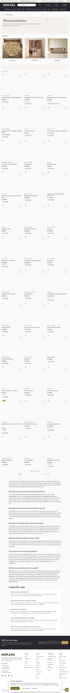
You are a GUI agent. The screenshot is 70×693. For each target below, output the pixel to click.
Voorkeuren (34, 688)
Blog (60, 658)
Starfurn (38, 658)
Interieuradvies (62, 663)
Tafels (18, 9)
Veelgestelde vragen (52, 656)
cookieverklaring (46, 684)
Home (3, 14)
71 (40, 474)
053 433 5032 (5, 663)
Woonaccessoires (37, 9)
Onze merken (61, 669)
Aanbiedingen (54, 9)
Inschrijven (65, 642)
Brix (37, 676)
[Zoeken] (35, 5)
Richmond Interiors (40, 656)
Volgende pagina (46, 474)
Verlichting (28, 9)
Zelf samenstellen (62, 656)
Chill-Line (38, 665)
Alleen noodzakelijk (26, 688)
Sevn (37, 660)
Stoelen (14, 9)
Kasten (23, 9)
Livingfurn (38, 674)
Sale (49, 9)
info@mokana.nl (5, 665)
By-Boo (37, 669)
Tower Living (38, 671)
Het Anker (38, 663)
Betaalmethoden (51, 664)
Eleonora (38, 667)
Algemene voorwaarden (50, 667)
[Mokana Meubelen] (9, 5)
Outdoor (44, 9)
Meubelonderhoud (62, 667)
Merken (26, 656)
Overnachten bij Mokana (62, 674)
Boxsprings (62, 9)
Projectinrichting (62, 660)
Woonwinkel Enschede (63, 671)
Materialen (61, 665)
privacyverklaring (54, 684)
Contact (49, 670)
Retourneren (50, 662)
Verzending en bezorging (50, 659)
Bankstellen (8, 9)
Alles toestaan (15, 688)
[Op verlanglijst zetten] (20, 74)
